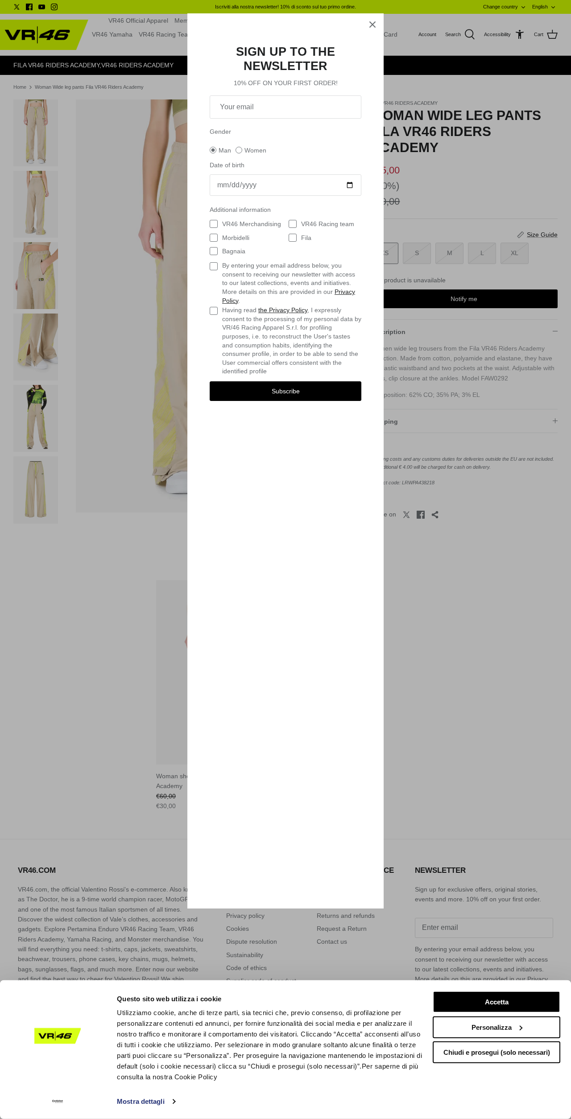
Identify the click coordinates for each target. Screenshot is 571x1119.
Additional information (240, 209)
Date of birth (227, 165)
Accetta (497, 1002)
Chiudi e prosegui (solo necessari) (496, 1052)
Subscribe (286, 391)
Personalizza (492, 1027)
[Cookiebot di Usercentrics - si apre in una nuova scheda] (58, 1101)
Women (255, 150)
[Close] (372, 24)
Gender (220, 131)
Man (225, 150)
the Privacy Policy (282, 310)
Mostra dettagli (141, 1101)
